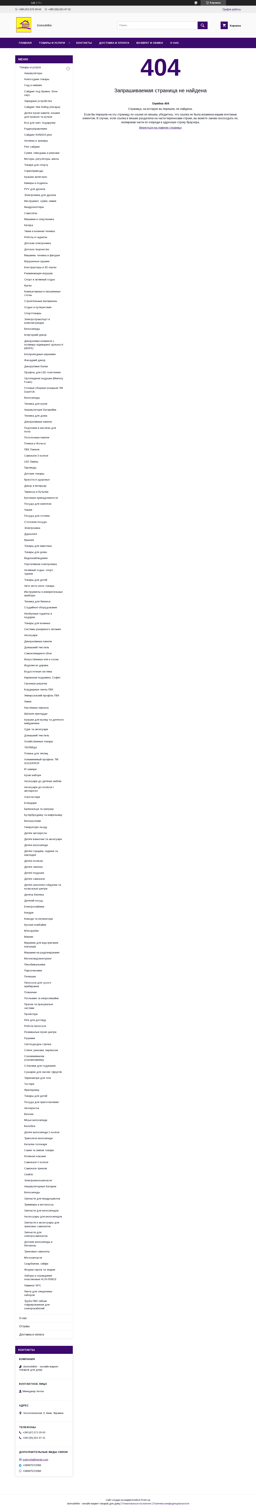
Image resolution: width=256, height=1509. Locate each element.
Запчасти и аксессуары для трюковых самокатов (41, 1224)
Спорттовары (32, 313)
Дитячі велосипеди (36, 845)
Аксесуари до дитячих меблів (42, 781)
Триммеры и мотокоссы (39, 1204)
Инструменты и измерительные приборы (43, 593)
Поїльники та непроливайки (41, 998)
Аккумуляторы (33, 73)
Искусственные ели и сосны (41, 659)
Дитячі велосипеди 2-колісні (41, 1132)
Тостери (29, 1083)
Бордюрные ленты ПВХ (38, 689)
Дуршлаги (30, 533)
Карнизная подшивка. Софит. (42, 677)
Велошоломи (32, 820)
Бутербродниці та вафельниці (43, 814)
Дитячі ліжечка (33, 866)
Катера (28, 225)
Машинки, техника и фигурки (42, 255)
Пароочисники (33, 970)
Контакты (84, 42)
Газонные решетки (35, 683)
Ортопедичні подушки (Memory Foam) (43, 380)
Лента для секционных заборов (38, 1293)
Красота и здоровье (37, 479)
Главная (25, 42)
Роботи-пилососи (35, 1026)
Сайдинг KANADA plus (38, 134)
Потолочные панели (36, 437)
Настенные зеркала (36, 707)
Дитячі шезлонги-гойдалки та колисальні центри (42, 886)
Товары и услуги (52, 42)
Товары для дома (35, 552)
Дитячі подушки (34, 872)
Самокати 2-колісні (36, 1162)
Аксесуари (30, 635)
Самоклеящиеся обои (38, 653)
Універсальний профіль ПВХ (41, 695)
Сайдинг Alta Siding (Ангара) (42, 106)
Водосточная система (38, 671)
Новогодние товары (36, 79)
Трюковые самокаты (37, 1251)
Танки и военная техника (39, 231)
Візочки (28, 1114)
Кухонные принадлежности (41, 497)
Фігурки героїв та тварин (39, 1269)
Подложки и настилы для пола (40, 429)
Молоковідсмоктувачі (37, 958)
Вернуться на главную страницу (160, 127)
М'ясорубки (31, 930)
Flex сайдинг (32, 146)
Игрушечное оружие (36, 261)
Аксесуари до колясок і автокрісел (39, 789)
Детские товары (34, 473)
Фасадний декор (34, 360)
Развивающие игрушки (38, 273)
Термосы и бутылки (36, 491)
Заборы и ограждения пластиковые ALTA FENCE (40, 1277)
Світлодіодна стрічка (37, 1044)
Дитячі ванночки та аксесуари (43, 839)
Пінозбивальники (34, 964)
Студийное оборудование (40, 607)
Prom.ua (145, 1500)
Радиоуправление (35, 128)
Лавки (27, 701)
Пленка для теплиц (36, 753)
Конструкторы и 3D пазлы (40, 267)
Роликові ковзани (35, 1156)
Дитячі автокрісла (35, 833)
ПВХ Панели (31, 449)
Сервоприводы (33, 170)
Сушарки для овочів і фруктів (43, 1071)
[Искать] (203, 25)
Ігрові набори (32, 775)
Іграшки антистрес (35, 176)
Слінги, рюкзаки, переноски (41, 1050)
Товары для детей (35, 579)
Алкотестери (32, 796)
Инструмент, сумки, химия (40, 201)
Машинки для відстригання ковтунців (41, 944)
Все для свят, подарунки (39, 122)
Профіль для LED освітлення (42, 372)
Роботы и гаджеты (35, 237)
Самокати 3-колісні (36, 455)
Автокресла (31, 1108)
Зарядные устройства (38, 100)
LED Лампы (31, 461)
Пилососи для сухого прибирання (37, 984)
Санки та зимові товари (39, 1150)
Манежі (28, 936)
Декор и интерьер (35, 485)
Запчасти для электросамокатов (36, 1234)
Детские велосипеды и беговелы (38, 1243)
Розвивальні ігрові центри (40, 1031)
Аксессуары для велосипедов (43, 1216)
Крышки (29, 539)
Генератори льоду (35, 827)
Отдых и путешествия (37, 307)
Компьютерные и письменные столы (42, 293)
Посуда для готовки (37, 515)
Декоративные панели (38, 421)
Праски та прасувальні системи (38, 1006)
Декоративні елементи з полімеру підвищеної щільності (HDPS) (43, 345)
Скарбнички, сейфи (36, 1263)
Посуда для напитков (37, 503)
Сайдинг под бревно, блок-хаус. (41, 93)
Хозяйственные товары (38, 741)
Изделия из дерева (36, 665)
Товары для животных (38, 545)
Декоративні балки (36, 366)
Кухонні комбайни (35, 924)
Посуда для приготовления (41, 1102)
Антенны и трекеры (36, 140)
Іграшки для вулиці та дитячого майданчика (44, 721)
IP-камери (30, 769)
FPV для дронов (34, 189)
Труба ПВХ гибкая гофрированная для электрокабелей (37, 1305)
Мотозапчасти (33, 1257)
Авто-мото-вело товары (39, 585)
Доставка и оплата (114, 42)
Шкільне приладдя (35, 713)
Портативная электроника (40, 564)
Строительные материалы (40, 301)
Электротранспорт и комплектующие (37, 321)
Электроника (32, 527)
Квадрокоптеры (34, 207)
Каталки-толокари (35, 1144)
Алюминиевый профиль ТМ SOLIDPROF (41, 761)
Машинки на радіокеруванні (41, 952)
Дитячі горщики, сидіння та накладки (41, 853)
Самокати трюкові (35, 1168)
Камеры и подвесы (36, 183)
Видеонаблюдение (36, 558)
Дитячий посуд (33, 900)
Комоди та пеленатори (38, 918)
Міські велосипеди (35, 1120)
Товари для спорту (36, 164)
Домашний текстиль (36, 647)
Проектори (31, 1014)
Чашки (28, 509)
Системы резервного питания (42, 629)
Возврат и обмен (149, 42)
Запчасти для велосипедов (41, 1210)
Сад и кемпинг (33, 85)
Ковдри (28, 912)
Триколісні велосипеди (38, 1138)
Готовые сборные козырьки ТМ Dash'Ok (43, 389)
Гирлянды (30, 467)
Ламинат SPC (32, 1285)
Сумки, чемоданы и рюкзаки (41, 152)
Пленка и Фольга (35, 443)
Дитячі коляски (33, 860)
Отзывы (24, 1326)
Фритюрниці (31, 1089)
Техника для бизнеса (37, 601)
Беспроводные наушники (40, 354)
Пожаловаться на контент (136, 1503)
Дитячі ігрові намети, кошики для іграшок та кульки (42, 114)
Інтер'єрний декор (35, 334)
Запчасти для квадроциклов (42, 1198)
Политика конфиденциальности (171, 1503)
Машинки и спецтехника (39, 219)
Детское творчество (36, 249)
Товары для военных (37, 623)
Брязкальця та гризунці (39, 808)
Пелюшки (30, 976)
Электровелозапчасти (38, 1180)
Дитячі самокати (34, 878)
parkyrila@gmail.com (35, 1459)
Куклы (28, 285)
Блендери (30, 802)
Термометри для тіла (37, 1077)
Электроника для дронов (40, 195)
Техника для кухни (35, 403)
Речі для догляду (35, 1020)
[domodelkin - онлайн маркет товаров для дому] (23, 32)
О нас (174, 42)
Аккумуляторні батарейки (40, 409)
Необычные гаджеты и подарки (38, 615)
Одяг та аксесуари (36, 729)
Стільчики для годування (40, 1065)
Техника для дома (35, 415)
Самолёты (30, 213)
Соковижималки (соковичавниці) (34, 1058)
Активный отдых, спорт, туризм (39, 572)
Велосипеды (32, 328)
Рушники (29, 1038)
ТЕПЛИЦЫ (30, 747)
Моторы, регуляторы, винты (41, 158)
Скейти (28, 1174)
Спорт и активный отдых (39, 279)
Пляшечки (30, 992)
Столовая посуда (35, 521)
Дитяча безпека (34, 894)
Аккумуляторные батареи (40, 1186)
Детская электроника (37, 243)
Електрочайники (34, 906)
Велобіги (29, 1126)
